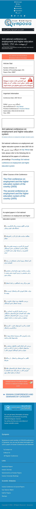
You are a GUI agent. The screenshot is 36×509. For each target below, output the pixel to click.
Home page (19, 2)
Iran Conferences (8, 46)
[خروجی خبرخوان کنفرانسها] (21, 15)
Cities (18, 4)
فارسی (18, 13)
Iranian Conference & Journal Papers (13, 486)
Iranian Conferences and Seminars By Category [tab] (19, 395)
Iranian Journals (7, 469)
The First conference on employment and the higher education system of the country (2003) (16, 183)
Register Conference (11, 456)
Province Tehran (24, 108)
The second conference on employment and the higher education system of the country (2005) (16, 195)
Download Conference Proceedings (18, 57)
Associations (18, 10)
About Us (7, 452)
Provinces (18, 6)
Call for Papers (6, 493)
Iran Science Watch (8, 490)
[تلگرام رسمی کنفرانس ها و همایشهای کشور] (24, 15)
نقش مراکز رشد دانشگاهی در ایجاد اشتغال (18, 283)
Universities (19, 8)
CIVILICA (23, 440)
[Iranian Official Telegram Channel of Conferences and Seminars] (18, 407)
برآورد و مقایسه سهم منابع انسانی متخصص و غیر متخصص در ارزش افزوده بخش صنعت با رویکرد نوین (17, 273)
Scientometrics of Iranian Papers (12, 473)
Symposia (30, 505)
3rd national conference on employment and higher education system (17, 48)
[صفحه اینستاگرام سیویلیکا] (11, 15)
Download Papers (7, 466)
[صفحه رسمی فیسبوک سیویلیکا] (18, 15)
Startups (4, 496)
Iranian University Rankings (10, 476)
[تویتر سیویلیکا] (14, 15)
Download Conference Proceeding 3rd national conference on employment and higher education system (16, 383)
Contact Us (8, 449)
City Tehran (20, 106)
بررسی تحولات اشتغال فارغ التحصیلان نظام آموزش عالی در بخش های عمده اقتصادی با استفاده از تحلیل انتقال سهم (17, 370)
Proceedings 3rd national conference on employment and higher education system (15, 163)
